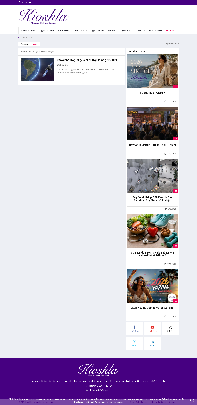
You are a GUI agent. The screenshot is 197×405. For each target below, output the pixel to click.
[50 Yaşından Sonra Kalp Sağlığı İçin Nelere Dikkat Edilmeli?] (152, 230)
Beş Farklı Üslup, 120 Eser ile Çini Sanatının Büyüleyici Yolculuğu (152, 199)
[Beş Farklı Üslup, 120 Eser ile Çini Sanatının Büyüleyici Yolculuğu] (152, 175)
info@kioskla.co (104, 390)
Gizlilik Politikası (96, 402)
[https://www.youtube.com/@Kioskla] (30, 2)
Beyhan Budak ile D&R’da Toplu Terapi (152, 145)
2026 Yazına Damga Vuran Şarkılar (152, 307)
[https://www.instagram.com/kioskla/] (26, 2)
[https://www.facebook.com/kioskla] (19, 2)
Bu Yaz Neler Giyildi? (152, 92)
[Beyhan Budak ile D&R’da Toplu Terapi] (152, 123)
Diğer (168, 30)
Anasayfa (24, 44)
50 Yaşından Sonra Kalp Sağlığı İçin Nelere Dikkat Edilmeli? (152, 254)
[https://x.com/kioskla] (23, 2)
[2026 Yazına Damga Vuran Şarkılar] (152, 286)
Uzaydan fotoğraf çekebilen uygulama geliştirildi (87, 60)
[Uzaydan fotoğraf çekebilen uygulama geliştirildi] (37, 69)
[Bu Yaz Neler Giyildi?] (152, 71)
